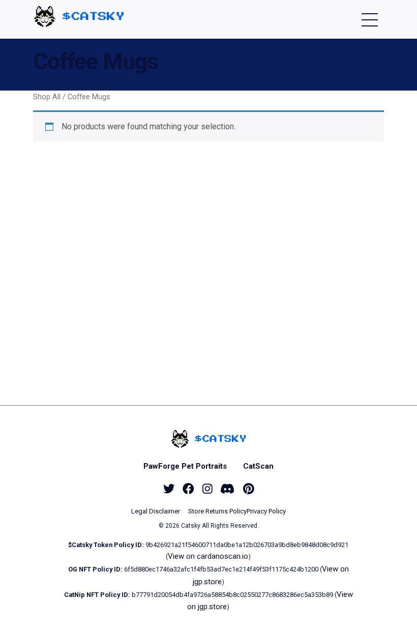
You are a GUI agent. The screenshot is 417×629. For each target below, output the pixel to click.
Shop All (47, 96)
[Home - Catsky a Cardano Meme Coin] (79, 16)
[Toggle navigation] (369, 19)
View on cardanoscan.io (208, 556)
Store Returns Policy (217, 511)
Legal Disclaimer (155, 511)
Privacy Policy (266, 511)
